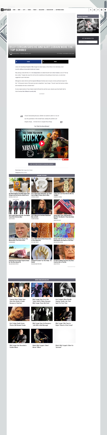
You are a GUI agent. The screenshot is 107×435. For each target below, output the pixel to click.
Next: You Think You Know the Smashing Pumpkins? (41, 164)
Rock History (50, 9)
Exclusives (41, 9)
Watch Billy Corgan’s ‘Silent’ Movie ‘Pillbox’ (41, 346)
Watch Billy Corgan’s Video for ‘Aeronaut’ (64, 346)
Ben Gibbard (26, 91)
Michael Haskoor (16, 53)
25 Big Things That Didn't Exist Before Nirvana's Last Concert (86, 30)
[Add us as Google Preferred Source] (101, 10)
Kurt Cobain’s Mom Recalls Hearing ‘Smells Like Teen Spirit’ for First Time (63, 301)
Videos (34, 9)
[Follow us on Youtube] (105, 10)
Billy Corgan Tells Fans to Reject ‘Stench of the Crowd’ (64, 324)
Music (22, 172)
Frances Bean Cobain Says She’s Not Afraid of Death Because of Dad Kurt (17, 301)
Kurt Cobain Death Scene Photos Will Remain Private (18, 324)
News (19, 9)
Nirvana (39, 81)
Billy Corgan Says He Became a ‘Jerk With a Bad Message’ (42, 324)
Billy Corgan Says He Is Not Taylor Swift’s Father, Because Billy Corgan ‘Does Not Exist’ (41, 301)
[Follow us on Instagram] (94, 10)
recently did (32, 91)
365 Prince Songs (60, 9)
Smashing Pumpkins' (25, 67)
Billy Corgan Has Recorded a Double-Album (18, 346)
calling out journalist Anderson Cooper (29, 69)
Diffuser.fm (57, 159)
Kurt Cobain (56, 72)
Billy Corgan (34, 67)
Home (14, 9)
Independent (37, 72)
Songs (29, 9)
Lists (24, 9)
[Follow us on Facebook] (98, 10)
